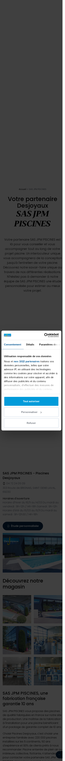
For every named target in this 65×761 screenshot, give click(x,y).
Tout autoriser (31, 401)
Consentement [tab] (12, 344)
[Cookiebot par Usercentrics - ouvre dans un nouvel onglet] (44, 335)
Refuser (31, 422)
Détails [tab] (30, 344)
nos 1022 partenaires (27, 361)
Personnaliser (29, 412)
